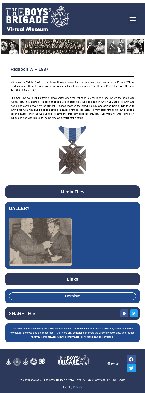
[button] (133, 19)
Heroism (72, 296)
